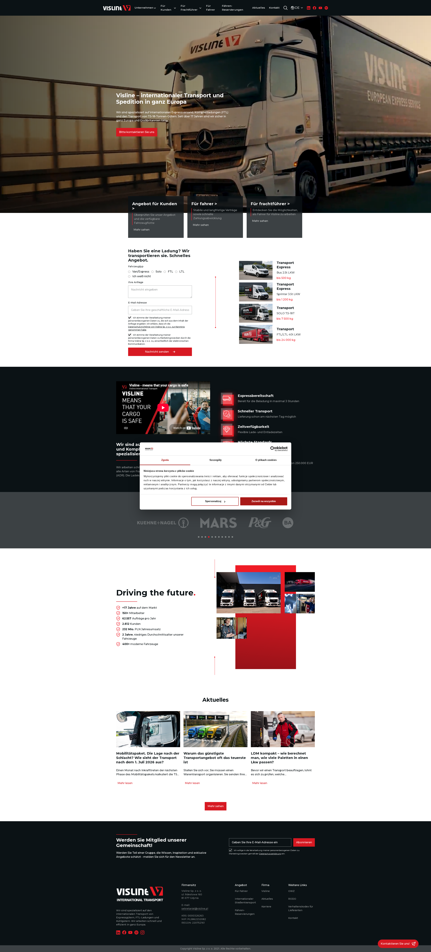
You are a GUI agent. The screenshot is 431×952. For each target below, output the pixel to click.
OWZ (291, 891)
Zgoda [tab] (165, 459)
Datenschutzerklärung (270, 853)
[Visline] (116, 8)
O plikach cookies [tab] (266, 459)
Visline (265, 891)
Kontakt (274, 7)
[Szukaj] (286, 8)
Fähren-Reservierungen (232, 7)
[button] (136, 132)
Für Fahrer (210, 7)
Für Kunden (166, 7)
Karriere (266, 906)
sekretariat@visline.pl (194, 908)
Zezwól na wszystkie (264, 501)
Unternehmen (144, 7)
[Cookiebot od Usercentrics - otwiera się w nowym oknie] (273, 448)
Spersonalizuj (213, 501)
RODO (292, 898)
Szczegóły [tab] (215, 459)
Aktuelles (258, 7)
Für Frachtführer (189, 7)
